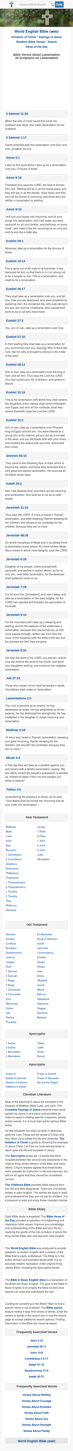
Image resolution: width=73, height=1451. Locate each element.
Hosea (41, 966)
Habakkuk (43, 999)
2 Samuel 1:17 (16, 137)
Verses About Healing (37, 1395)
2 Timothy (11, 896)
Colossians (12, 877)
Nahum (41, 994)
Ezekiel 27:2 (14, 320)
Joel (39, 971)
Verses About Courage (36, 1401)
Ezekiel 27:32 (15, 337)
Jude (40, 854)
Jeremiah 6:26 (16, 559)
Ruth (8, 966)
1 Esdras (10, 1043)
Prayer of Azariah (46, 1073)
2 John (41, 845)
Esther (9, 1008)
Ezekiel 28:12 (15, 364)
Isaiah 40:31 (36, 1376)
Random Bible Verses (30, 42)
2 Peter (41, 836)
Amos (40, 976)
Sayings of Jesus (50, 37)
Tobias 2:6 (13, 789)
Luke (9, 836)
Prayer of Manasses (48, 1078)
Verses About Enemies (36, 1407)
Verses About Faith (36, 1413)
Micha (40, 989)
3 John (41, 850)
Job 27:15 (13, 678)
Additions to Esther (16, 1086)
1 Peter (41, 831)
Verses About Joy (36, 1419)
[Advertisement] (36, 84)
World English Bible (23, 1248)
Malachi (41, 1017)
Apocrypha (18, 1156)
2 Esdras (10, 1047)
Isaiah (40, 943)
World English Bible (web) (36, 31)
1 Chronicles (13, 989)
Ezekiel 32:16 (15, 392)
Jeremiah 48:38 (17, 535)
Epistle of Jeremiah (16, 1078)
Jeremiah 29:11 (36, 1346)
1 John (41, 840)
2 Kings (10, 985)
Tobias (40, 1043)
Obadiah (42, 980)
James (41, 827)
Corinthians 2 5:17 (36, 1358)
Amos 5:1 (13, 157)
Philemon (11, 905)
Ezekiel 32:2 (14, 420)
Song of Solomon (47, 939)
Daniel (41, 962)
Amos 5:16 (14, 177)
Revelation (43, 859)
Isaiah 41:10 (36, 1364)
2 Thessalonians (15, 887)
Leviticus (11, 943)
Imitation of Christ (23, 37)
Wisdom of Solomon (17, 1082)
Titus (8, 901)
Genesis (11, 934)
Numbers (11, 948)
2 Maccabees (13, 1056)
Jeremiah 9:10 (16, 615)
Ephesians (12, 868)
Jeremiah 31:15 (17, 507)
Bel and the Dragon (47, 1082)
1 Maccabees (13, 1051)
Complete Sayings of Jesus (22, 1109)
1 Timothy (11, 891)
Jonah (41, 985)
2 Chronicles (13, 994)
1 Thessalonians (15, 882)
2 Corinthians (13, 859)
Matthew (11, 827)
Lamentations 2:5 (18, 698)
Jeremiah (42, 948)
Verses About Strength (36, 1425)
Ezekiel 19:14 (15, 261)
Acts (8, 845)
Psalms (10, 1017)
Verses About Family (36, 1431)
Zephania (42, 1003)
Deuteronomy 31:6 (36, 1370)
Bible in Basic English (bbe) (28, 1280)
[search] (52, 4)
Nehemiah (12, 1003)
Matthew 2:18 (15, 730)
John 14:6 (36, 1353)
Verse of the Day (37, 46)
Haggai (41, 1008)
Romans (11, 850)
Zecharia (42, 1012)
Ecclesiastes (44, 934)
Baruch (41, 1056)
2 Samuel (11, 976)
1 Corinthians (13, 854)
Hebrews (11, 910)
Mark (9, 831)
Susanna (10, 1073)
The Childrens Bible (18, 1185)
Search (52, 42)
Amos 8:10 (14, 209)
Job (8, 1012)
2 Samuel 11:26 (17, 113)
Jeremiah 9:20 (16, 650)
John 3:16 (36, 1340)
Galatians (11, 864)
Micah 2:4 (13, 758)
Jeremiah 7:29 (16, 587)
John (9, 840)
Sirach (40, 1051)
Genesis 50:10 (16, 455)
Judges (10, 962)
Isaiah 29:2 (14, 483)
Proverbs (11, 1022)
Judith (40, 1047)
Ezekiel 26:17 (15, 289)
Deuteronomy (14, 952)
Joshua (10, 957)
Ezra (8, 999)
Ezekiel (41, 957)
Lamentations (45, 952)
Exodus (10, 939)
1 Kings (10, 980)
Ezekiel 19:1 (14, 241)
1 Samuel (11, 971)
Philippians (12, 873)
